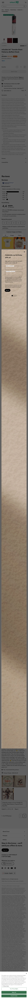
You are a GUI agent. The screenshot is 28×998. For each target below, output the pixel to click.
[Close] (24, 251)
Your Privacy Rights (14, 988)
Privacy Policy (6, 986)
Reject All (14, 992)
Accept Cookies (14, 995)
